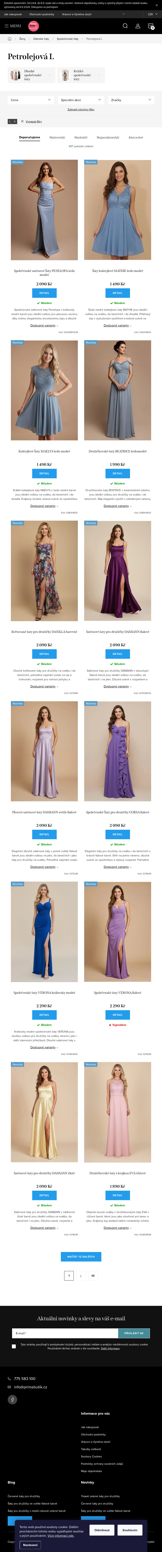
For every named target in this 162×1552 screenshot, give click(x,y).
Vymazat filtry (34, 121)
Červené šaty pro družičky (24, 1496)
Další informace (110, 1348)
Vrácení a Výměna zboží (76, 14)
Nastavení (30, 1545)
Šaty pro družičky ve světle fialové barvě (32, 1503)
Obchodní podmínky (41, 14)
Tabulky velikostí (91, 1449)
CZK (150, 14)
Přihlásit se (134, 1333)
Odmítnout (101, 1530)
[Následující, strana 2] (81, 1276)
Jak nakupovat (13, 14)
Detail (44, 293)
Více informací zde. (61, 1535)
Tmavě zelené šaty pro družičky (100, 1496)
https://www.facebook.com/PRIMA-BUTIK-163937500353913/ (12, 1399)
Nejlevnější (57, 137)
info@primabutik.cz (30, 1387)
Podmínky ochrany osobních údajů (102, 1464)
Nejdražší (80, 137)
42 (93, 1276)
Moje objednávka (91, 1471)
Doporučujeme (29, 137)
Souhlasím (130, 1530)
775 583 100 (24, 1378)
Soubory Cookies (91, 1456)
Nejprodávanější (108, 137)
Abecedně (136, 137)
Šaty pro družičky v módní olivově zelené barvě (37, 1511)
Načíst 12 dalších (81, 1257)
